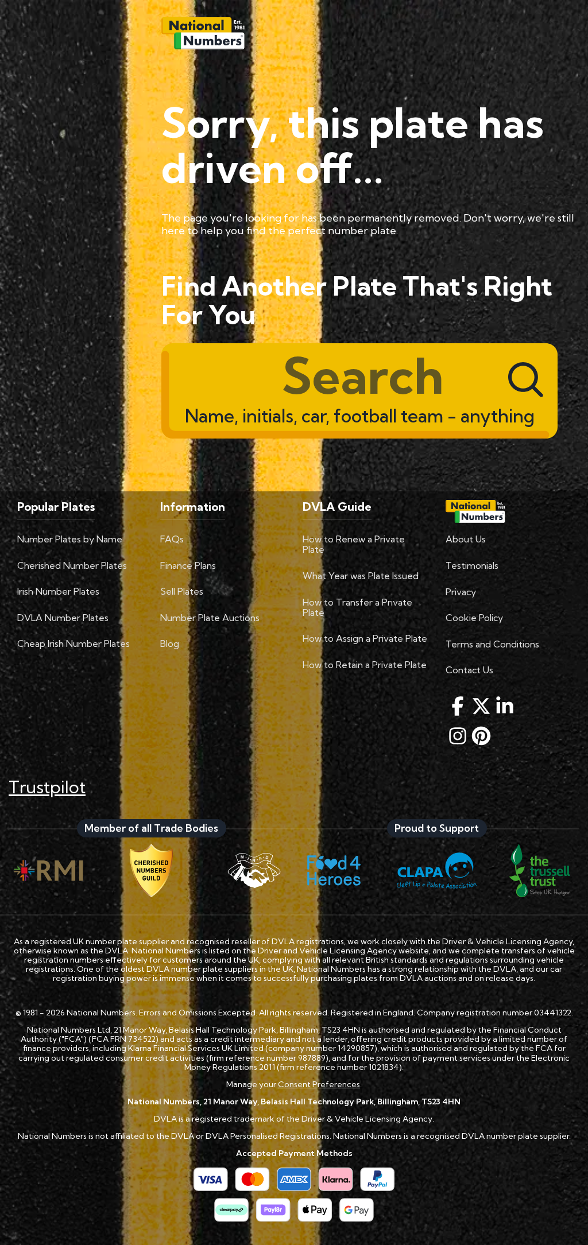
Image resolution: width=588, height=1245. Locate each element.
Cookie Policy (474, 617)
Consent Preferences (319, 1084)
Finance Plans (188, 565)
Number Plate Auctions (210, 617)
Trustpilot (47, 787)
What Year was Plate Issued (361, 575)
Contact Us (469, 670)
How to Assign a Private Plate (365, 638)
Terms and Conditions (492, 644)
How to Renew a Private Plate (354, 544)
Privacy (461, 592)
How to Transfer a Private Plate (357, 607)
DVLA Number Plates (63, 617)
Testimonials (472, 565)
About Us (466, 539)
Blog (169, 643)
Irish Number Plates (58, 591)
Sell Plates (181, 591)
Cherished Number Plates (72, 565)
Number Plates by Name (69, 539)
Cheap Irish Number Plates (73, 643)
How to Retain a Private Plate (365, 664)
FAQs (172, 539)
